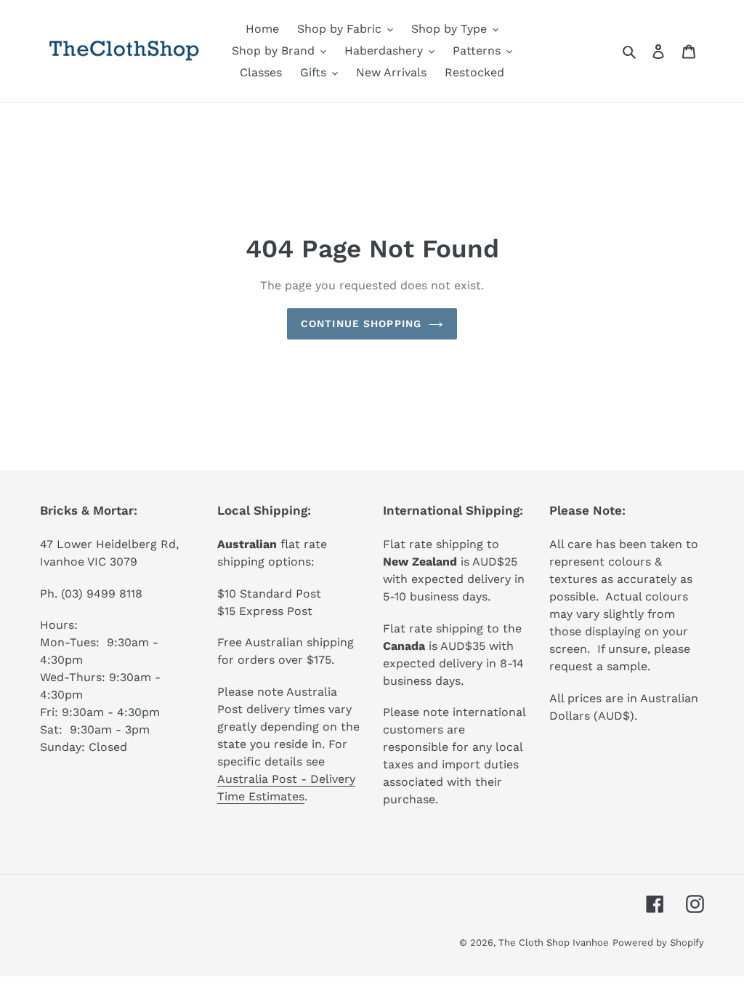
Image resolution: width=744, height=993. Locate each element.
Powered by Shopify (658, 942)
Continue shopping (361, 323)
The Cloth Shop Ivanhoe (553, 942)
